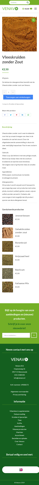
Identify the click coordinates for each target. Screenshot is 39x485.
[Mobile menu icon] (35, 8)
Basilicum (20, 269)
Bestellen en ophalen (19, 438)
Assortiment (19, 435)
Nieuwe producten (19, 429)
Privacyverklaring (19, 395)
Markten (19, 432)
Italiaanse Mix (22, 283)
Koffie (19, 423)
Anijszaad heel (22, 256)
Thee (19, 420)
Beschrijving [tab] (7, 127)
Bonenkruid (21, 242)
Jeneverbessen (22, 215)
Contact (19, 444)
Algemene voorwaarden (19, 391)
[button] (33, 20)
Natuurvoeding (19, 414)
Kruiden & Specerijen (16, 104)
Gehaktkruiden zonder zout (22, 231)
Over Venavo (19, 441)
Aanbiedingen (19, 426)
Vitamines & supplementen (19, 411)
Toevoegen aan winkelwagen (18, 97)
